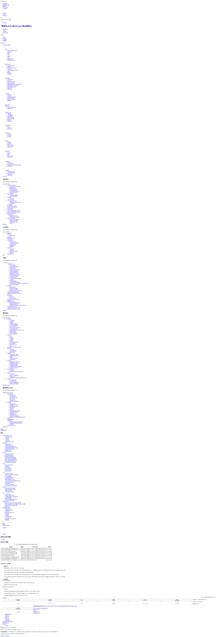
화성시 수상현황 (13, 332)
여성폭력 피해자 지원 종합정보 (11, 496)
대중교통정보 (10, 114)
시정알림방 (12, 320)
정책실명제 (9, 204)
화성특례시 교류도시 (14, 412)
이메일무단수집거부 (45, 606)
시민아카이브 (10, 253)
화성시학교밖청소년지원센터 (11, 459)
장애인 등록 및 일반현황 (10, 488)
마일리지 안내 (13, 298)
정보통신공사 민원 (11, 301)
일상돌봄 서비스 (8, 516)
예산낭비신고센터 (11, 299)
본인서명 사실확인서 (14, 276)
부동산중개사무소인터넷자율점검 (14, 84)
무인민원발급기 (13, 280)
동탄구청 (7, 619)
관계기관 (5, 624)
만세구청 (7, 615)
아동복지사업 (8, 450)
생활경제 (9, 100)
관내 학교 (9, 74)
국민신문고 (12, 266)
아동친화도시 (8, 444)
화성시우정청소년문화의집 (10, 457)
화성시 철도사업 (10, 117)
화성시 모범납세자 (11, 99)
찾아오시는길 (12, 399)
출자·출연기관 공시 (11, 213)
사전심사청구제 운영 (14, 272)
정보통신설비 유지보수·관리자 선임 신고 (18, 305)
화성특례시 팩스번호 (14, 401)
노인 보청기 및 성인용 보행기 (11, 485)
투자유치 (9, 136)
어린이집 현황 (8, 446)
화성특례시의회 (6, 4)
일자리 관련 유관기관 (11, 67)
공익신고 (9, 294)
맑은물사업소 (36, 611)
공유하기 (5, 527)
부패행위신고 (10, 300)
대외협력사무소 (8, 614)
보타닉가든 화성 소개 (11, 107)
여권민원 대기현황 (14, 289)
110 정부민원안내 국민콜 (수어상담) (17, 283)
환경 (8, 126)
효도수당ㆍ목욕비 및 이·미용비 (11, 474)
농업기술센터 (10, 155)
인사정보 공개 (10, 209)
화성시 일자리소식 (11, 65)
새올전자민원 (12, 282)
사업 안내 (12, 296)
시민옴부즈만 (10, 240)
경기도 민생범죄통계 (11, 210)
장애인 (8, 56)
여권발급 (9, 285)
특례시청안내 (10, 393)
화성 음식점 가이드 (11, 425)
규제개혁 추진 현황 (14, 354)
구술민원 (12, 279)
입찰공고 (12, 338)
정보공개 (5, 176)
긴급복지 (7, 514)
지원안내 (9, 135)
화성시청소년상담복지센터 (10, 458)
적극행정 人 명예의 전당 (15, 361)
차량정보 (9, 119)
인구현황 (12, 349)
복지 (4, 523)
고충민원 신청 (13, 244)
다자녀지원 (7, 440)
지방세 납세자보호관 (11, 96)
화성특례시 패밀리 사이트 (8, 621)
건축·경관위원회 (13, 381)
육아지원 (7, 439)
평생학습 (9, 72)
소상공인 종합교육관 (14, 325)
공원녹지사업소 (36, 613)
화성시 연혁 (12, 403)
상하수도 (9, 127)
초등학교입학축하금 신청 (12, 70)
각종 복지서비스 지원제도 (10, 489)
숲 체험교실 (9, 173)
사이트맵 (5, 39)
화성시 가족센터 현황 (9, 500)
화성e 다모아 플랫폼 (11, 212)
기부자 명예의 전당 (14, 328)
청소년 (8, 52)
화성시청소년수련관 (9, 453)
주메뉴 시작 (2, 42)
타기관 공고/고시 (13, 344)
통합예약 (5, 6)
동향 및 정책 (10, 79)
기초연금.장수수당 (9, 473)
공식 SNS (5, 22)
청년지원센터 (8, 467)
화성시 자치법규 (10, 145)
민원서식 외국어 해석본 (15, 269)
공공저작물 (12, 203)
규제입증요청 (12, 359)
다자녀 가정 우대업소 (9, 441)
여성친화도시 (8, 494)
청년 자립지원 (8, 468)
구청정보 (5, 8)
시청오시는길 (57, 606)
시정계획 (12, 424)
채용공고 (12, 341)
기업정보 (9, 134)
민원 (4, 255)
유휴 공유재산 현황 (14, 220)
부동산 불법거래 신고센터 (12, 85)
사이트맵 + (2, 539)
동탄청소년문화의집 (9, 456)
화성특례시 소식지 (11, 237)
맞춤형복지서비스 (11, 60)
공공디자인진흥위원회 (14, 382)
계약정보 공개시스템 (14, 371)
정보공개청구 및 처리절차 (15, 186)
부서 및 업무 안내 (13, 397)
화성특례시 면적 (13, 414)
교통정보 (9, 113)
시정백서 (9, 418)
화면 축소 (2, 19)
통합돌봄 (7, 519)
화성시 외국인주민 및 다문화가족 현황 (13, 502)
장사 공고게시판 (13, 326)
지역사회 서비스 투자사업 (10, 518)
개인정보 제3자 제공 (14, 342)
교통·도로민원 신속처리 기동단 (13, 309)
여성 (8, 57)
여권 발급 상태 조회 (14, 290)
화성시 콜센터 (13, 265)
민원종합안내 (10, 263)
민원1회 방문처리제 (14, 271)
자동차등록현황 (13, 350)
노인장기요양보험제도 (9, 484)
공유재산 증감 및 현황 (14, 219)
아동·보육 (9, 51)
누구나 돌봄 (7, 517)
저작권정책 (52, 606)
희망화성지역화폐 (13, 323)
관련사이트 (9, 89)
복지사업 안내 (8, 508)
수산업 (8, 152)
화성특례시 (5, 3)
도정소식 (12, 321)
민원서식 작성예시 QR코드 (15, 278)
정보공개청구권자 (13, 192)
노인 (8, 55)
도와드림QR (10, 295)
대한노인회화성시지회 (9, 479)
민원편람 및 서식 (13, 277)
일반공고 (12, 337)
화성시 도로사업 (10, 118)
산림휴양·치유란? (11, 171)
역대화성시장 (12, 413)
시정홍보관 (9, 420)
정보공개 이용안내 (11, 185)
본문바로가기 (3, 1)
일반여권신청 (12, 287)
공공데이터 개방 (10, 199)
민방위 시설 (12, 376)
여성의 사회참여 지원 (9, 495)
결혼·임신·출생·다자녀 (12, 50)
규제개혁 (9, 353)
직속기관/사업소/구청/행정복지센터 (40, 608)
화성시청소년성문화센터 (10, 461)
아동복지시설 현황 (9, 445)
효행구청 (7, 616)
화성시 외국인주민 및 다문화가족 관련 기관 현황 (15, 503)
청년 (8, 54)
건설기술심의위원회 (14, 383)
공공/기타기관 (6, 622)
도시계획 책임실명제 (11, 205)
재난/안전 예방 (10, 163)
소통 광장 (12, 250)
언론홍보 (12, 246)
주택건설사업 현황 (11, 81)
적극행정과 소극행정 (14, 363)
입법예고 (9, 142)
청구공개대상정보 (13, 190)
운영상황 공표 (13, 245)
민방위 (8, 372)
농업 (8, 154)
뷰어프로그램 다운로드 (72, 606)
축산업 (8, 153)
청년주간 (7, 466)
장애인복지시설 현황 (9, 491)
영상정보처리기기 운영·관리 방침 (17, 330)
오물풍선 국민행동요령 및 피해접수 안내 (18, 377)
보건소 (34, 610)
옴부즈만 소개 (13, 241)
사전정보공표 (10, 193)
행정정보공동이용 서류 (14, 274)
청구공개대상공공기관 (14, 191)
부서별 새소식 (13, 396)
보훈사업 (7, 513)
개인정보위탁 (12, 343)
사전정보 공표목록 (14, 194)
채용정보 (9, 66)
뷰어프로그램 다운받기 (12, 306)
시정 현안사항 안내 (14, 251)
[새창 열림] (113, 11)
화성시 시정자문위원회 (14, 327)
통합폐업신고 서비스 (14, 273)
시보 (11, 345)
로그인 (4, 14)
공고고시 (9, 334)
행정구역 (12, 409)
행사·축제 (9, 233)
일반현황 (9, 402)
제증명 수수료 (13, 268)
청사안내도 (12, 398)
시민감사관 (9, 247)
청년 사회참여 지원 (9, 464)
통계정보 (9, 348)
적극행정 (9, 360)
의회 (4, 30)
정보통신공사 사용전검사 (15, 302)
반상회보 (12, 322)
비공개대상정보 (13, 188)
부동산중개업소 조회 (11, 86)
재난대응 (9, 162)
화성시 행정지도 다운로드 (15, 410)
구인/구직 (9, 69)
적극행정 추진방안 (14, 364)
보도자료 (9, 236)
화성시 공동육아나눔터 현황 (11, 499)
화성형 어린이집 (8, 451)
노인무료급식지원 (9, 478)
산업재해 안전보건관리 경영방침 (14, 164)
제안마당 (9, 234)
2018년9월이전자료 (14, 196)
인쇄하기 (5, 534)
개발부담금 (9, 87)
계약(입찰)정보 (10, 369)
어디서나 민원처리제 (14, 284)
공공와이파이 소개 (14, 215)
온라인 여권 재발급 (14, 288)
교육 (8, 71)
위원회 (8, 378)
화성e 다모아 (5, 7)
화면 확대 (9, 19)
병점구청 (7, 617)
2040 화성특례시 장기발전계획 (16, 421)
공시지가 (9, 80)
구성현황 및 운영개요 (14, 242)
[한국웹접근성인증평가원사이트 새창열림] (4, 635)
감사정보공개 (10, 208)
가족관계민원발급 (11, 291)
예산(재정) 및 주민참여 (12, 347)
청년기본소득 (8, 470)
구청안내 (12, 408)
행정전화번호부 (63, 606)
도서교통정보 (10, 116)
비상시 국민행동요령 (14, 375)
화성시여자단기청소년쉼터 (10, 462)
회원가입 (5, 15)
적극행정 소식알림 (14, 365)
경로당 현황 (7, 483)
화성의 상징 (12, 407)
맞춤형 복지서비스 (9, 510)
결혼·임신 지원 (8, 436)
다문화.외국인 (10, 58)
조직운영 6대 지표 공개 (14, 415)
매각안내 (12, 223)
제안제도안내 (12, 235)
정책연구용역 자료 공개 (12, 207)
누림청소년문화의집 (9, 455)
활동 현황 (12, 252)
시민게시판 (9, 239)
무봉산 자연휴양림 (11, 172)
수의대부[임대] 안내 (14, 221)
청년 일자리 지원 (8, 469)
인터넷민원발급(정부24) (12, 293)
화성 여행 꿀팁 (10, 419)
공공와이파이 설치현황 (14, 216)
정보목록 (9, 197)
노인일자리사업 (8, 475)
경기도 (6, 625)
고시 (11, 336)
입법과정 (9, 143)
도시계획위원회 (13, 380)
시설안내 (7, 511)
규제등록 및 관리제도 (14, 355)
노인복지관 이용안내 (9, 481)
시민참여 (5, 224)
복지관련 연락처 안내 (9, 512)
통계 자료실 (12, 352)
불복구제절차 (12, 187)
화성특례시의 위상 (14, 404)
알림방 (11, 356)
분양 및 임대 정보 (11, 83)
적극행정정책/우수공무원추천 (16, 366)
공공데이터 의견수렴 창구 (15, 202)
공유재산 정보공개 (11, 218)
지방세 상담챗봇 (10, 98)
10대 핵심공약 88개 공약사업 (16, 423)
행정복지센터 (8, 620)
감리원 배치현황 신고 (14, 304)
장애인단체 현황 (8, 490)
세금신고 (9, 94)
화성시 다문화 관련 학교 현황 (11, 505)
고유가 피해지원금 (14, 333)
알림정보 (9, 319)
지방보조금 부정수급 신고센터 (13, 307)
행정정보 (5, 310)
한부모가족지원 (8, 497)
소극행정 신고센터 (14, 367)
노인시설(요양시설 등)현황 (10, 480)
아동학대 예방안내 (9, 447)
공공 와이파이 (10, 214)
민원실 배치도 (13, 267)
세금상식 (9, 95)
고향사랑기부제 (13, 331)
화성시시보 (9, 144)
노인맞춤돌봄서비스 (9, 477)
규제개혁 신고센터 (14, 358)
